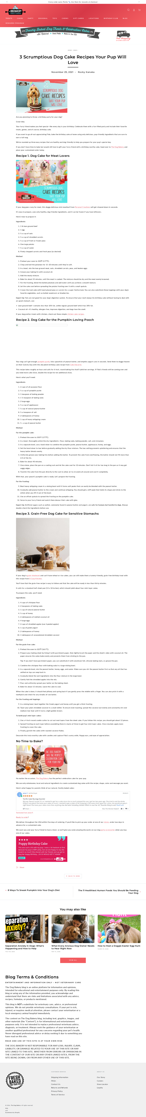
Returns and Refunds (59, 1088)
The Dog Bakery (117, 147)
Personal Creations (82, 207)
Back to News (74, 876)
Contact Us (55, 1084)
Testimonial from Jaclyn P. (24, 813)
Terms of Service (58, 1095)
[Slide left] (7, 2)
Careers (100, 1081)
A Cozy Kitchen (35, 579)
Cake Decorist (75, 365)
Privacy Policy (57, 1091)
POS (6, 1108)
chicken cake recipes (75, 314)
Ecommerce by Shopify (12, 1112)
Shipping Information (59, 1077)
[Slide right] (139, 2)
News (75, 50)
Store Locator (102, 1084)
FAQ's (53, 1081)
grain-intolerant (33, 575)
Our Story (101, 1077)
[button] (128, 10)
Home (70, 50)
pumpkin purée (44, 362)
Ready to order (22, 817)
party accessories (108, 830)
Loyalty (100, 1088)
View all (73, 960)
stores (106, 822)
